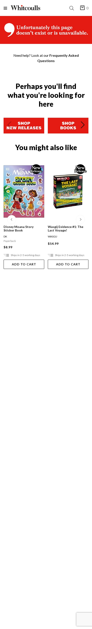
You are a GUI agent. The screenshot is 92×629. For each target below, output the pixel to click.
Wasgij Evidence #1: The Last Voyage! (36, 228)
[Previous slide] (9, 126)
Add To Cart (39, 264)
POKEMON (69, 236)
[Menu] (7, 8)
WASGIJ (23, 236)
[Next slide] (83, 126)
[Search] (72, 8)
